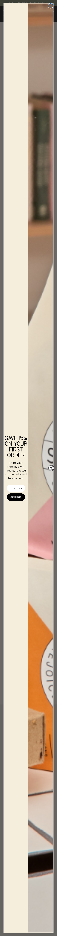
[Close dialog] (50, 6)
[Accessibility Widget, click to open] (51, 468)
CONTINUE (16, 497)
